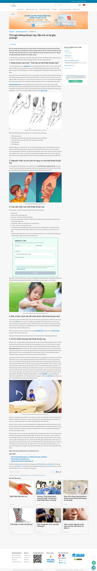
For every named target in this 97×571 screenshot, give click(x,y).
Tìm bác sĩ (73, 1)
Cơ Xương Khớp (35, 475)
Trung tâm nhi (32, 31)
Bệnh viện (17, 251)
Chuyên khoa (20, 9)
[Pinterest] (60, 472)
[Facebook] (56, 472)
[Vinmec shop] (50, 558)
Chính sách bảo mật (21, 269)
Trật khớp (11, 475)
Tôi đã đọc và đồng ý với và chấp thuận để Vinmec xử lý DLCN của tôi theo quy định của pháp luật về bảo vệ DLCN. (76, 77)
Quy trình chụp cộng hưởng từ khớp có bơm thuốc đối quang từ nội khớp (75, 498)
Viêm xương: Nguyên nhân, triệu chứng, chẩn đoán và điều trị (74, 526)
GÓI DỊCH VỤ (51, 464)
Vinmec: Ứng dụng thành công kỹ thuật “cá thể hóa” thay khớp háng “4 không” (47, 498)
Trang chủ (11, 31)
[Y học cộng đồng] (62, 560)
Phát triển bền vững (44, 9)
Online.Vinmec (76, 9)
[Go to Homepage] (13, 5)
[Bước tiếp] (62, 563)
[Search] (55, 5)
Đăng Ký (35, 273)
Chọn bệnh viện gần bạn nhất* (71, 60)
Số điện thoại (39, 245)
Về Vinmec (54, 9)
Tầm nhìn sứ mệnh (16, 555)
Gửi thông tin (75, 81)
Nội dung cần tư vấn (19, 257)
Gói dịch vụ (26, 557)
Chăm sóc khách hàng (81, 1)
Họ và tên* (67, 51)
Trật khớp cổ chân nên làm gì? (21, 524)
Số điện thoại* (67, 55)
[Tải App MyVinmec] (37, 558)
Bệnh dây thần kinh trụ (18, 496)
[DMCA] (78, 559)
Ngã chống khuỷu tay (26, 475)
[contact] (94, 563)
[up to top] (94, 558)
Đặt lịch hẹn (27, 561)
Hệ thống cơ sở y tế (16, 557)
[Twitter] (58, 472)
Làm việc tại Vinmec (16, 561)
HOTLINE (40, 464)
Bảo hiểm (26, 559)
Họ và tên (17, 245)
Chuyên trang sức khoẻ (65, 9)
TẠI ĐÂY (18, 466)
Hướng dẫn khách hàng (31, 9)
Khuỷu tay (17, 475)
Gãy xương (42, 475)
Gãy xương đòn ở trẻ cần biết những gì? (48, 525)
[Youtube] (60, 555)
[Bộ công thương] (78, 555)
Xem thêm (12, 504)
